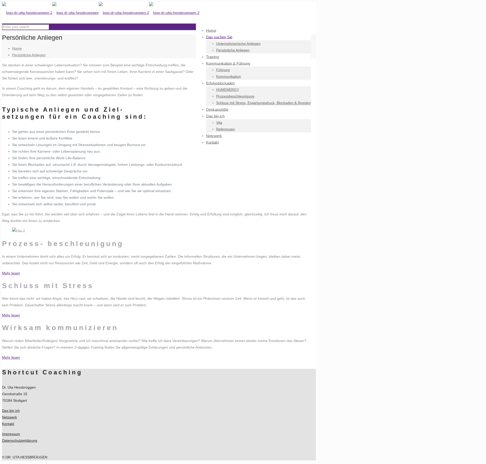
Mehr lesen (11, 273)
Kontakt (8, 424)
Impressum (11, 434)
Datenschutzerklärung (19, 440)
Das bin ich (11, 411)
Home (17, 48)
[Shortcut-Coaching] (100, 12)
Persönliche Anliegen (29, 55)
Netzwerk (9, 417)
